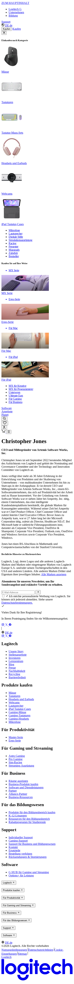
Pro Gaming (15, 759)
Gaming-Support (18, 840)
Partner (13, 790)
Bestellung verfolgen (20, 853)
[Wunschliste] (4, 423)
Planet (4, 414)
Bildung (13, 15)
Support (5, 21)
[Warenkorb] (3, 431)
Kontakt (13, 847)
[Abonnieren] (38, 592)
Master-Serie (16, 737)
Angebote (7, 411)
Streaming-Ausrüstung (21, 765)
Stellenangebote (18, 654)
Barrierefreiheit (17, 677)
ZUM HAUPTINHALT (15, 3)
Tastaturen (14, 695)
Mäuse (12, 692)
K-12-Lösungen (18, 815)
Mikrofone (15, 721)
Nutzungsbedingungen (14, 949)
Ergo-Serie (15, 740)
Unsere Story (16, 651)
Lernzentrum (16, 661)
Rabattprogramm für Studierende (27, 822)
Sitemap (22, 953)
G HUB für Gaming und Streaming (29, 872)
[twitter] (7, 625)
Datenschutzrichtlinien (40, 949)
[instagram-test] (3, 625)
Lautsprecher (16, 705)
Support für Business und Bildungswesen (32, 843)
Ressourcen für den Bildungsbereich (29, 818)
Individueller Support (21, 837)
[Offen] (8, 432)
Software (6, 408)
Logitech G (15, 9)
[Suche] (4, 418)
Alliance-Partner (18, 793)
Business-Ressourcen (21, 797)
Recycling (14, 674)
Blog (11, 664)
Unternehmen (16, 12)
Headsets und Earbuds (21, 699)
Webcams (14, 702)
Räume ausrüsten (18, 780)
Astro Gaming (17, 755)
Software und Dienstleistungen (26, 787)
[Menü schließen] (4, 33)
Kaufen (6, 29)
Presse (12, 667)
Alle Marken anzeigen (53, 574)
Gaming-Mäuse (17, 712)
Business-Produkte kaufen (23, 784)
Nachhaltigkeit (17, 670)
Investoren (14, 657)
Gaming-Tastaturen (19, 715)
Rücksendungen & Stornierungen (28, 856)
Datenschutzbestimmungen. (17, 602)
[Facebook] (10, 625)
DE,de (8, 25)
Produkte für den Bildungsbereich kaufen (32, 812)
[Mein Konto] (4, 427)
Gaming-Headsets (19, 718)
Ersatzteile (14, 850)
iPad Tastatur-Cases (20, 708)
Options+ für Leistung (21, 875)
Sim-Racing (15, 762)
